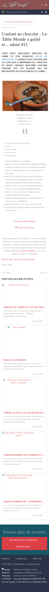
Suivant (43, 273)
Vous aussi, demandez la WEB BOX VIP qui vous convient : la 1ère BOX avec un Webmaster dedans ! (24, 582)
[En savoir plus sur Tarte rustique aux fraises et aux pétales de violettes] (18, 442)
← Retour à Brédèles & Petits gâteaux (18, 22)
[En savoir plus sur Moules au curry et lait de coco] (18, 294)
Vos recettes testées (27, 259)
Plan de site (37, 559)
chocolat (5, 259)
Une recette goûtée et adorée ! (24, 221)
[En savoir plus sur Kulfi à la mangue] (18, 342)
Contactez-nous (21, 559)
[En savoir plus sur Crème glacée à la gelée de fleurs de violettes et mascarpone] (18, 394)
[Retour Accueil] (16, 4)
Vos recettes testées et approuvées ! (23, 543)
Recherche (6, 559)
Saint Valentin (14, 259)
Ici (35, 254)
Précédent (6, 273)
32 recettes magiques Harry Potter (16, 12)
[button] (42, 4)
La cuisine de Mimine (27, 251)
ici (27, 245)
